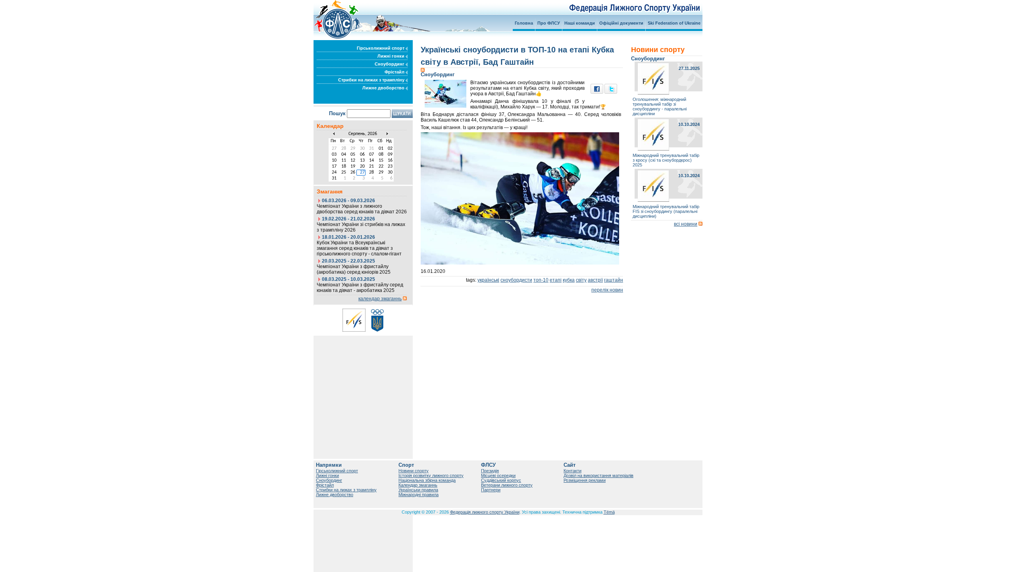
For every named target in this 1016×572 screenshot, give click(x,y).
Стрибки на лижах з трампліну (372, 79)
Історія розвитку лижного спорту (431, 475)
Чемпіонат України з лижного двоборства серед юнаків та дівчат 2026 (362, 208)
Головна (524, 23)
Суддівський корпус (501, 480)
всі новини (685, 224)
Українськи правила (418, 489)
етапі (556, 280)
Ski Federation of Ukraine (674, 23)
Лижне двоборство (384, 87)
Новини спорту (413, 470)
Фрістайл (395, 72)
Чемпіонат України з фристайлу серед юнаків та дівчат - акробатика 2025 (360, 287)
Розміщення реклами (585, 480)
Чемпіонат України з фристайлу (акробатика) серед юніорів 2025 (354, 269)
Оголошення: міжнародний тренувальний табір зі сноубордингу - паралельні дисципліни (660, 106)
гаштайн (613, 280)
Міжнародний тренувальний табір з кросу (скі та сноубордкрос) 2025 (666, 160)
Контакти (572, 470)
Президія (490, 470)
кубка (569, 280)
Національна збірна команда (427, 480)
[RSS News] (423, 70)
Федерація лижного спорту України (485, 512)
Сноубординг (390, 64)
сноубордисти (516, 280)
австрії (595, 280)
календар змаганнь (380, 298)
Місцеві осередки (498, 475)
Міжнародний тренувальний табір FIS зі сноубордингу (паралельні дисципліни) (666, 211)
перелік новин (607, 290)
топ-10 (540, 280)
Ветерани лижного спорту (507, 485)
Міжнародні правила (418, 494)
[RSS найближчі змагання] (405, 298)
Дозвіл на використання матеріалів (598, 475)
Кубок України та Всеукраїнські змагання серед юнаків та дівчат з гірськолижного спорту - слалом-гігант (359, 248)
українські (488, 280)
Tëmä (609, 512)
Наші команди (579, 23)
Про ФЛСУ (548, 23)
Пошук (337, 113)
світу (581, 280)
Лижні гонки (391, 56)
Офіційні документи (621, 23)
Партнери (490, 489)
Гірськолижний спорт (381, 48)
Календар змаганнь (417, 485)
